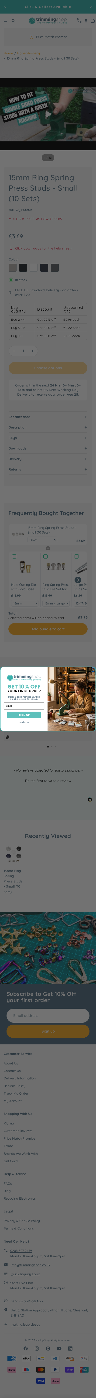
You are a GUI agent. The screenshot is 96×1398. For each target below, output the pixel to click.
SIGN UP (24, 715)
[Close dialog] (93, 670)
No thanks (24, 722)
